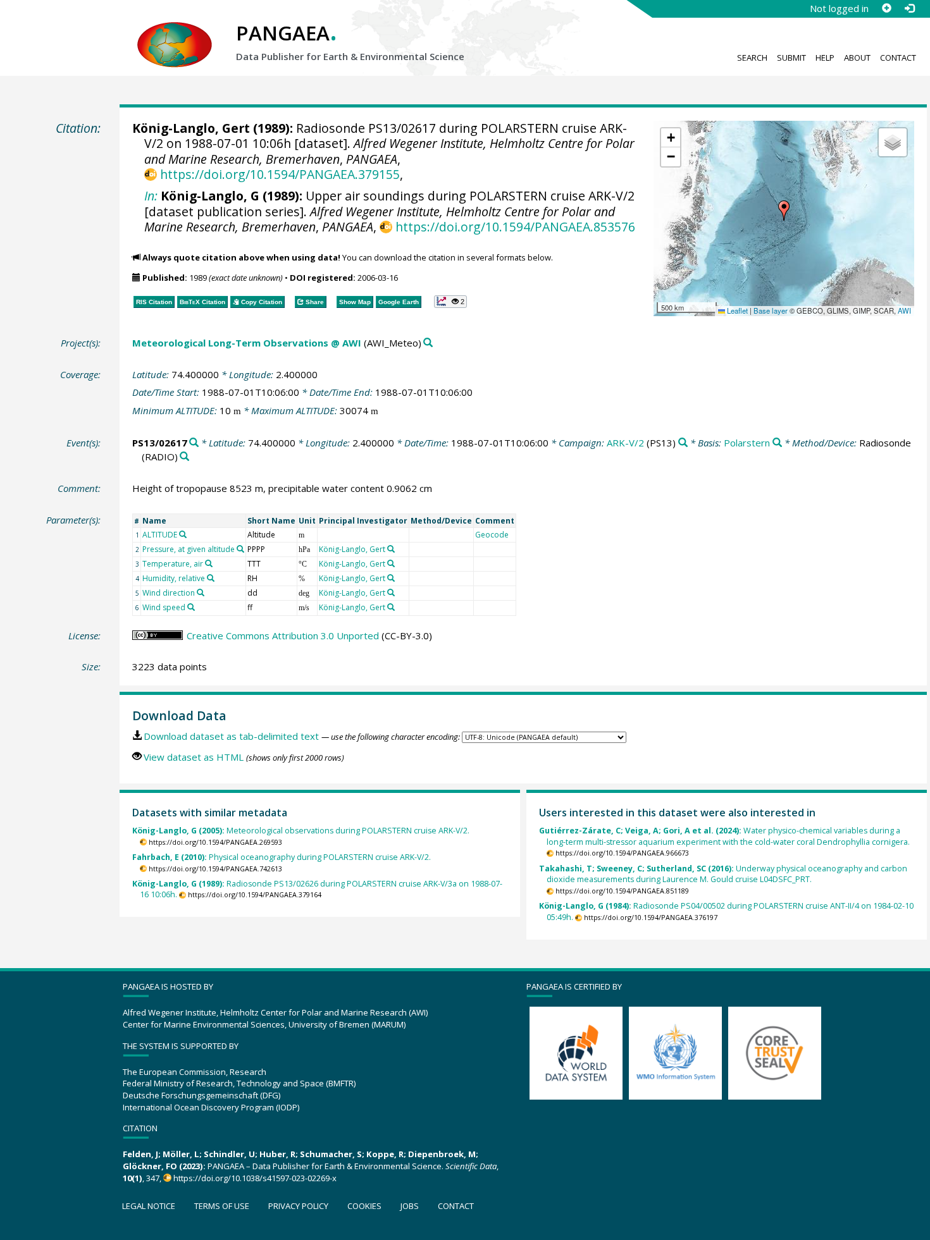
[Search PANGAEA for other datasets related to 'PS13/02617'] (194, 443)
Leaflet (736, 310)
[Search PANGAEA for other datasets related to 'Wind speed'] (191, 607)
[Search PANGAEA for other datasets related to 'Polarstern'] (777, 443)
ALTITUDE (159, 534)
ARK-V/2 (625, 442)
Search (752, 57)
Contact (898, 57)
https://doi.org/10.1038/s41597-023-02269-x (255, 1178)
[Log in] (909, 8)
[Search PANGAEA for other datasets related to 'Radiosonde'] (184, 457)
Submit (791, 57)
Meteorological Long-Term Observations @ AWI (246, 342)
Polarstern (747, 442)
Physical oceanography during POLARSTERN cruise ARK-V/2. (281, 857)
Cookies (364, 1206)
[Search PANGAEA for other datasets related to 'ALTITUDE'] (183, 534)
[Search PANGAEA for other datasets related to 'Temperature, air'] (209, 563)
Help (824, 57)
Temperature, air (172, 563)
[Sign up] (886, 8)
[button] (784, 210)
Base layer (770, 310)
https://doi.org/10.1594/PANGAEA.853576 (515, 226)
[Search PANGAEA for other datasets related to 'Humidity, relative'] (210, 578)
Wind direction (168, 592)
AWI (904, 310)
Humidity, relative (173, 578)
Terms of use (221, 1206)
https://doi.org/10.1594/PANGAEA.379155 (279, 174)
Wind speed (163, 607)
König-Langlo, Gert (191, 128)
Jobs (409, 1206)
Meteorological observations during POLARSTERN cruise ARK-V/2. (300, 830)
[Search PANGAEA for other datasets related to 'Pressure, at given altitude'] (240, 549)
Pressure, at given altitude (188, 549)
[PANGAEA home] (174, 32)
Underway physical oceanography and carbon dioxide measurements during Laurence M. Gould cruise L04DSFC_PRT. (723, 874)
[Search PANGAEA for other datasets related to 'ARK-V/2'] (683, 443)
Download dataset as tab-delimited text (231, 736)
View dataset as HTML (194, 757)
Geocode (492, 534)
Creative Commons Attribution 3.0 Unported (283, 635)
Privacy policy (298, 1206)
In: (151, 195)
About (857, 57)
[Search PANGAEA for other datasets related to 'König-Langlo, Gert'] (391, 549)
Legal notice (148, 1206)
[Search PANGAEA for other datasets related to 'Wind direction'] (200, 592)
